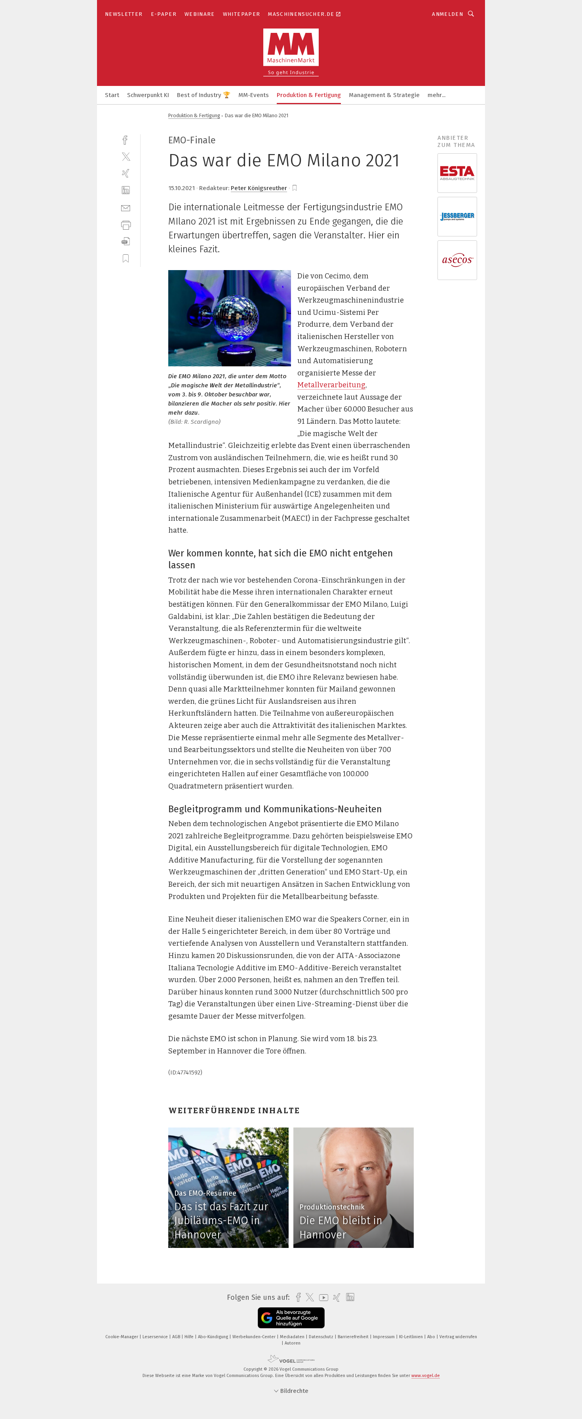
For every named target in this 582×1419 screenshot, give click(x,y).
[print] (126, 224)
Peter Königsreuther (259, 188)
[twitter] (126, 156)
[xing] (126, 173)
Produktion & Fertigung (309, 95)
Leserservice (156, 1336)
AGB (176, 1336)
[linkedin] (126, 190)
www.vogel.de (425, 1375)
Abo (431, 1336)
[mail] (126, 207)
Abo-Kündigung (213, 1336)
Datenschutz (322, 1336)
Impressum (384, 1336)
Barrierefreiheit (354, 1336)
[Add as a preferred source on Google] (291, 1317)
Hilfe (189, 1336)
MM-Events (253, 95)
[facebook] (126, 139)
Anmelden (447, 14)
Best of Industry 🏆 (203, 95)
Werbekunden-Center (254, 1336)
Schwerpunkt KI (148, 95)
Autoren (293, 1343)
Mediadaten (293, 1336)
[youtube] (321, 1298)
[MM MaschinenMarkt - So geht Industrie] (112, 94)
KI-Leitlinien (411, 1336)
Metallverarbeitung (331, 385)
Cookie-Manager (122, 1336)
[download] (126, 241)
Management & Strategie (384, 95)
